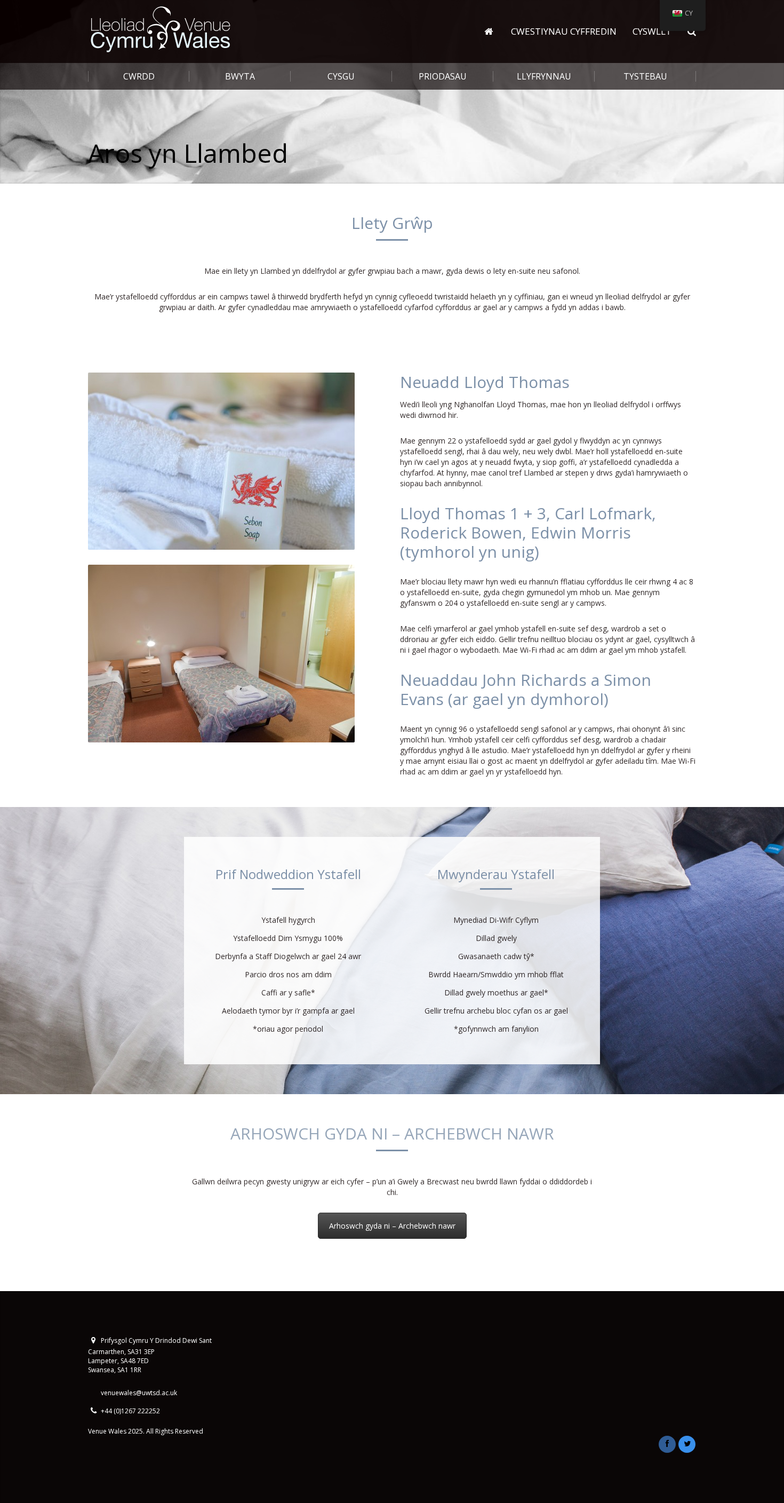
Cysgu (341, 76)
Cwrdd (139, 76)
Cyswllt (652, 31)
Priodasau (443, 76)
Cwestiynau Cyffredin (564, 31)
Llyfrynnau (544, 76)
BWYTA (240, 76)
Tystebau (645, 76)
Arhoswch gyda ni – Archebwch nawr (392, 1226)
